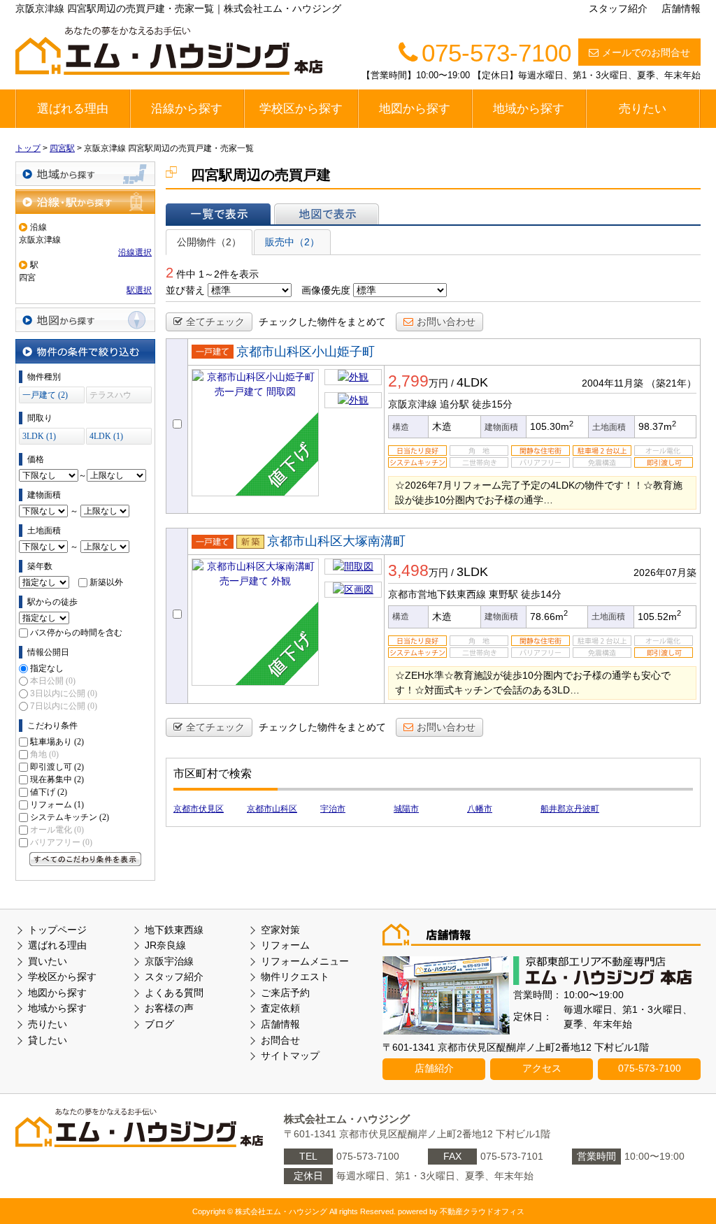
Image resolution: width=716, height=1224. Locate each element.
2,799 (408, 381)
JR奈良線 (165, 945)
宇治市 (332, 809)
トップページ (57, 929)
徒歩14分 (541, 594)
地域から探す (528, 108)
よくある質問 (174, 992)
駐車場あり (57, 742)
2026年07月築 (664, 572)
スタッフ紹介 (618, 8)
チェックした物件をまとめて (322, 321)
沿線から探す (186, 108)
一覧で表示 (218, 213)
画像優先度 (325, 290)
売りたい (642, 108)
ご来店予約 (285, 992)
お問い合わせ (446, 321)
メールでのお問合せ (646, 52)
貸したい (47, 1040)
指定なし (47, 668)
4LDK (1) (106, 436)
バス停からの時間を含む (76, 633)
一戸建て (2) (45, 395)
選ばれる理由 (72, 108)
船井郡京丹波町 (569, 809)
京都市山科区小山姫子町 (305, 352)
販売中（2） (292, 241)
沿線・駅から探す (85, 201)
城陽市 (406, 809)
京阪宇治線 (169, 961)
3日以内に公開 (63, 693)
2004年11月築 (612, 383)
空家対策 (280, 929)
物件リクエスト (295, 976)
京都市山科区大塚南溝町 (336, 541)
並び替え (185, 290)
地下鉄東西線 (174, 929)
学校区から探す (301, 108)
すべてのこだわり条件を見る (85, 859)
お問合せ (280, 1040)
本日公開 (53, 681)
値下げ (48, 792)
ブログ (159, 1024)
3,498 (408, 570)
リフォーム (57, 804)
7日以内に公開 (63, 706)
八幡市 (479, 809)
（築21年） (671, 383)
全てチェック (215, 321)
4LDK (472, 382)
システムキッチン (69, 817)
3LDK (472, 572)
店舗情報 (681, 8)
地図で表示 (326, 213)
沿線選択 (135, 252)
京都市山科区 (272, 809)
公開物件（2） (209, 241)
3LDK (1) (39, 436)
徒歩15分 (492, 404)
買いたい (47, 961)
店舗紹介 (434, 1068)
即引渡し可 (57, 767)
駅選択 (139, 290)
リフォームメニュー (305, 961)
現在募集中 (57, 779)
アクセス (541, 1068)
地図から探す (414, 108)
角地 (44, 754)
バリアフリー (61, 842)
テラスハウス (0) (110, 396)
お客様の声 (169, 1008)
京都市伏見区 (198, 809)
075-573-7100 (649, 1068)
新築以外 (106, 582)
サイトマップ (290, 1055)
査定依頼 (280, 1008)
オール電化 (57, 830)
